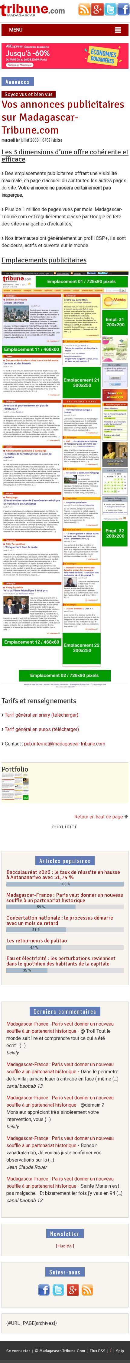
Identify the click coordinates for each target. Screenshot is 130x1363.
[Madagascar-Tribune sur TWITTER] (58, 1294)
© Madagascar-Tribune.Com (60, 1350)
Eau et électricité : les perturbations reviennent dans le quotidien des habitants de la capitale (60, 961)
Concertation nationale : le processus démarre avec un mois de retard (59, 920)
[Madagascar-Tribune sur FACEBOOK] (44, 1294)
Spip (120, 1350)
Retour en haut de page (99, 817)
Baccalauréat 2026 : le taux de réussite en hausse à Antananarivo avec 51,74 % (63, 875)
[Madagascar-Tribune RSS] (87, 1294)
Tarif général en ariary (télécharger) (41, 715)
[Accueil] (32, 15)
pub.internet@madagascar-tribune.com (64, 744)
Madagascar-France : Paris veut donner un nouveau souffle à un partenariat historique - (60, 1038)
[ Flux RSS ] (65, 1246)
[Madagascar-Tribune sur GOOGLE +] (73, 1294)
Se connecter (18, 1350)
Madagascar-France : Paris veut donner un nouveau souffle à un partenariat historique (64, 898)
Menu (15, 30)
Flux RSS (97, 1350)
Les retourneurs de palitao (36, 940)
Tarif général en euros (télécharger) (42, 729)
